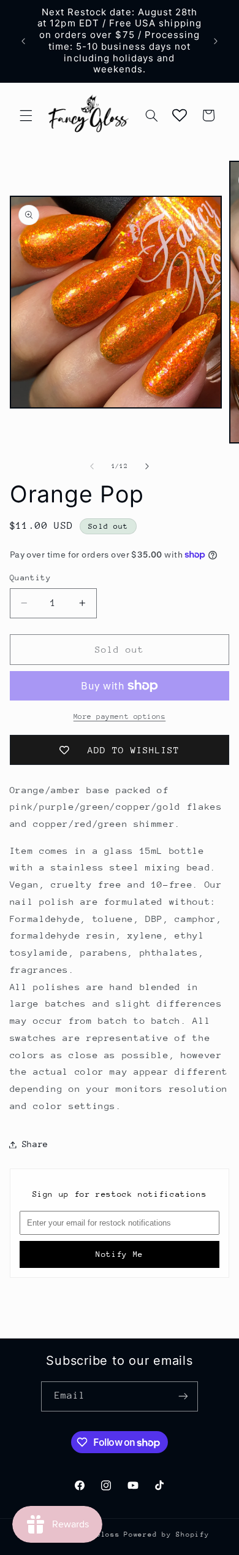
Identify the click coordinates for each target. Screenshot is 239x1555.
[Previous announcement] (23, 41)
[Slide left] (91, 466)
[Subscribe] (183, 1396)
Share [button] (35, 1144)
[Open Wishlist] (179, 115)
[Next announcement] (215, 41)
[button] (26, 115)
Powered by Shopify (166, 1534)
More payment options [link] (120, 716)
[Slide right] (147, 466)
